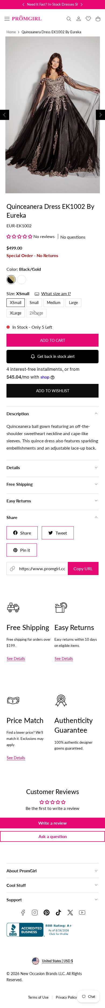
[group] (52, 114)
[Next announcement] (81, 4)
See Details (16, 658)
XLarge (15, 313)
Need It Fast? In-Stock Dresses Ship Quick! (59, 4)
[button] (7, 19)
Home (11, 32)
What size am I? (56, 293)
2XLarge (38, 313)
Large (73, 302)
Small (34, 302)
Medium (54, 302)
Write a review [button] (52, 822)
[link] (78, 19)
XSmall (15, 302)
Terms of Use (38, 997)
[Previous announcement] (23, 4)
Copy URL (83, 568)
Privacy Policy (66, 997)
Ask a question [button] (52, 836)
